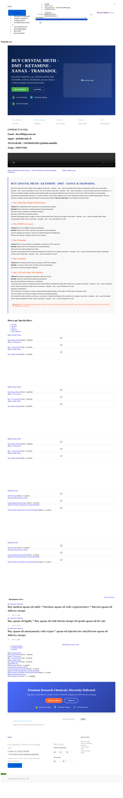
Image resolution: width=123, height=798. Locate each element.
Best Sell (14, 330)
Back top (3, 774)
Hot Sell (14, 326)
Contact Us (71, 700)
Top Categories (16, 331)
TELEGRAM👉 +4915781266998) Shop (57, 7)
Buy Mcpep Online (14, 340)
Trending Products (17, 648)
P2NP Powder (12, 496)
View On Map (15, 765)
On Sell (14, 324)
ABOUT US (48, 6)
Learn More (37, 89)
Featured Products (17, 646)
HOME (47, 4)
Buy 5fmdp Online (13, 354)
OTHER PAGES (50, 9)
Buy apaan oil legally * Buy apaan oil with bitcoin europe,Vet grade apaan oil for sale (56, 620)
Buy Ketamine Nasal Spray (16, 676)
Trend (13, 328)
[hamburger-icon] (114, 3)
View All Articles (109, 597)
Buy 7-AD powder (13, 347)
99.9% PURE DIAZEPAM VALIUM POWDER (23, 510)
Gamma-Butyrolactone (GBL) (17, 503)
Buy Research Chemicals (15, 604)
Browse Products (20, 89)
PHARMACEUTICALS (21, 24)
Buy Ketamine (19, 33)
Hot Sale (14, 649)
